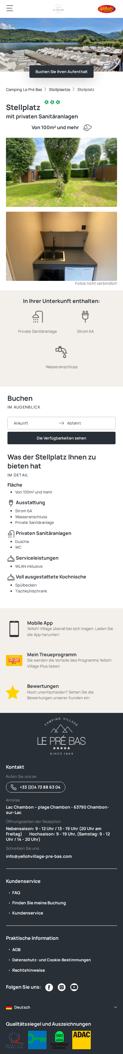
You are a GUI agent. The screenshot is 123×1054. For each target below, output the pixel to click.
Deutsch (22, 1007)
